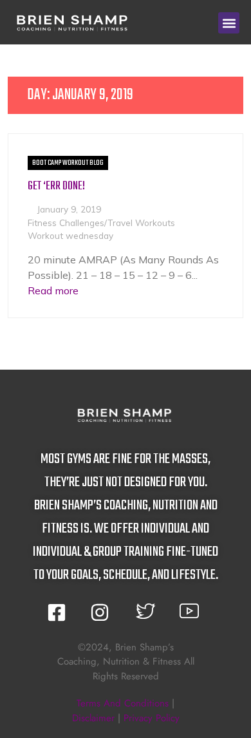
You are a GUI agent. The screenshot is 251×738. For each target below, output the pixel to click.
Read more (53, 290)
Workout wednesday (70, 235)
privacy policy (152, 718)
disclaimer (93, 718)
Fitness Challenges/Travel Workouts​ (101, 222)
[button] (228, 22)
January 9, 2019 (69, 208)
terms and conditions (123, 703)
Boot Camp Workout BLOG (68, 163)
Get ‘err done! (56, 186)
